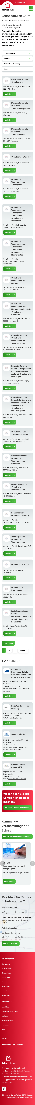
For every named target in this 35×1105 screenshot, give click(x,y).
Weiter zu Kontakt (10, 943)
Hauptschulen (6, 973)
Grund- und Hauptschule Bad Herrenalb (18, 280)
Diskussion (5, 1025)
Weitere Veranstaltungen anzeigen (16, 837)
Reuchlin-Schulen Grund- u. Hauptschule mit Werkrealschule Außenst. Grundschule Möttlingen (21, 371)
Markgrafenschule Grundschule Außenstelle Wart (19, 132)
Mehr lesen (9, 94)
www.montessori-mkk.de (17, 779)
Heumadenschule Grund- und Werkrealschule (19, 487)
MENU (31, 8)
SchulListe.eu (6, 25)
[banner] (8, 6)
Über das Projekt (7, 1020)
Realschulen (6, 977)
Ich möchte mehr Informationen (17, 808)
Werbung (5, 1016)
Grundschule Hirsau (20, 564)
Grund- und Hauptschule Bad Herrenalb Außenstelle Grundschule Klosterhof (21, 309)
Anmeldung (5, 1007)
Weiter (32, 863)
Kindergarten (6, 964)
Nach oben (9, 643)
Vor (2, 863)
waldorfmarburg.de (15, 718)
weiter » (23, 650)
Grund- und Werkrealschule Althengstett (18, 182)
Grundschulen (17, 25)
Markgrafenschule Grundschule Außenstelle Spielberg (21, 105)
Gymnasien (5, 982)
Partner (4, 1034)
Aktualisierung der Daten (10, 1011)
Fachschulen (6, 991)
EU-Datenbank (20, 2)
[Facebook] (4, 1089)
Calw (19, 28)
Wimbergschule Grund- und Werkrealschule (18, 539)
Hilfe (3, 1029)
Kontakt (4, 1038)
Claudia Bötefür (18, 734)
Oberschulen (6, 986)
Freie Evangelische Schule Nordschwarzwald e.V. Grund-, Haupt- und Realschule (21, 616)
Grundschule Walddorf (21, 157)
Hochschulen (6, 995)
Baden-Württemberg (9, 28)
